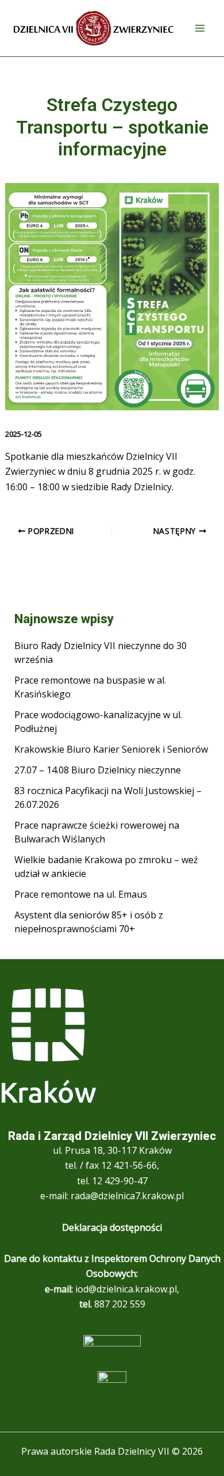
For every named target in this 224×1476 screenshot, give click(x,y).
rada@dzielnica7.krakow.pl (127, 1195)
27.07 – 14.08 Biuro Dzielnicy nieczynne (97, 770)
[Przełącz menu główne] (200, 28)
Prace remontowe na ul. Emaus (80, 894)
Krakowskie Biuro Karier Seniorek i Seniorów (111, 749)
